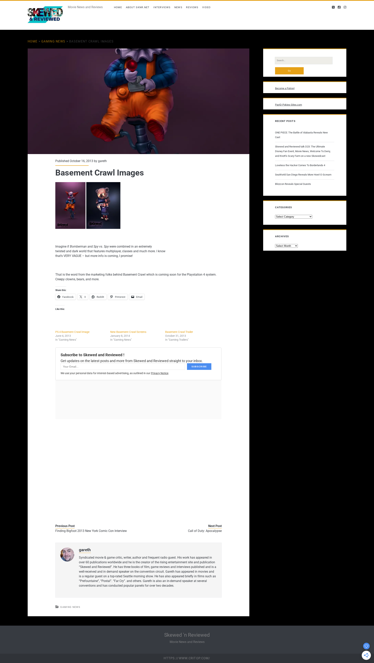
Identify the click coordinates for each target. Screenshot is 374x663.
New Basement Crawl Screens (128, 331)
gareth (102, 161)
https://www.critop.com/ (187, 658)
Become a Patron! (285, 88)
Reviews (192, 7)
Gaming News (53, 41)
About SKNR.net (138, 7)
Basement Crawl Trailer (179, 331)
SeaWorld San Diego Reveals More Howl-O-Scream (303, 174)
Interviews (161, 7)
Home (118, 7)
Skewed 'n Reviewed (187, 635)
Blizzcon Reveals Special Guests (293, 184)
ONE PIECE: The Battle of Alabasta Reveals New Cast (301, 135)
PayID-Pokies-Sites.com (288, 104)
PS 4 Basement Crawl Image (72, 331)
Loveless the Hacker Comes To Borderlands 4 (300, 165)
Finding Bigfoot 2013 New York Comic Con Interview (91, 531)
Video (206, 7)
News (178, 7)
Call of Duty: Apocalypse (205, 531)
